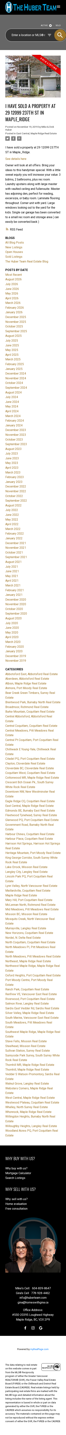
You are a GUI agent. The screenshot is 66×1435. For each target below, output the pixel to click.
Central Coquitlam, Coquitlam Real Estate (31, 726)
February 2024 (14, 420)
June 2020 (12, 627)
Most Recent (13, 274)
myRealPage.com (39, 1349)
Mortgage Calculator (18, 1173)
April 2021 (12, 580)
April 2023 (12, 467)
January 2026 (14, 312)
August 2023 (13, 449)
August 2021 (13, 562)
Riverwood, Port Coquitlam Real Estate (30, 999)
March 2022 (13, 529)
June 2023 (12, 458)
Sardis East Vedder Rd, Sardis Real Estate (32, 1008)
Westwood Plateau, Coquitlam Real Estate (32, 1102)
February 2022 (14, 533)
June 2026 (12, 289)
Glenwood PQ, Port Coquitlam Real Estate (32, 820)
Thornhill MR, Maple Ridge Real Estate (29, 1065)
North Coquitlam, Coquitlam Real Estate (30, 942)
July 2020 (11, 623)
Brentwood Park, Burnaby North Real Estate (32, 702)
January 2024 (14, 425)
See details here (15, 159)
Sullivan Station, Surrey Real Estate (27, 1050)
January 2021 (14, 595)
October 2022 (14, 496)
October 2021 (14, 552)
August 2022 (13, 505)
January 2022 (14, 538)
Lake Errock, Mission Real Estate (26, 867)
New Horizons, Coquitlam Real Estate (29, 933)
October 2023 (14, 439)
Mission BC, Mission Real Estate (26, 914)
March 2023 (13, 472)
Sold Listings (13, 256)
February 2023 (14, 477)
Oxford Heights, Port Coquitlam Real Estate (33, 975)
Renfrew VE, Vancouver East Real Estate (31, 994)
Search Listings (15, 1178)
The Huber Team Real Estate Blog (26, 261)
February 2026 (14, 307)
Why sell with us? (16, 1199)
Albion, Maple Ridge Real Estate (25, 683)
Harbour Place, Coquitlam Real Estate (29, 838)
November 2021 (15, 547)
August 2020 (13, 618)
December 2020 (15, 599)
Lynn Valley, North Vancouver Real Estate (31, 886)
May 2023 (11, 463)
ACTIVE (44, 25)
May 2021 (11, 576)
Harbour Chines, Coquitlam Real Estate (29, 834)
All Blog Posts (14, 242)
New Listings (13, 247)
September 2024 (16, 387)
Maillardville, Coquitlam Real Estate (27, 890)
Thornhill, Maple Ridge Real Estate (27, 1069)
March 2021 (13, 585)
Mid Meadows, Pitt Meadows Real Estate (32, 909)
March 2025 (13, 359)
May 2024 (11, 406)
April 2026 (12, 298)
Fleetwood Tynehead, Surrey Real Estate (31, 815)
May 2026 (11, 293)
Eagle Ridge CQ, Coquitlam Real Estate (30, 801)
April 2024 (12, 411)
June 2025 (12, 345)
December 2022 (15, 486)
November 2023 (15, 435)
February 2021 (14, 590)
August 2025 (13, 336)
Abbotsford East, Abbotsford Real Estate (31, 674)
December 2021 (15, 543)
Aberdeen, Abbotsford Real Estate (27, 678)
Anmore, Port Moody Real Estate (26, 688)
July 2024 (11, 397)
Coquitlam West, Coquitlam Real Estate (30, 773)
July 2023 (11, 453)
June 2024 (12, 402)
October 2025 (14, 326)
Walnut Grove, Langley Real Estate (27, 1083)
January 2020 (14, 651)
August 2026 (13, 279)
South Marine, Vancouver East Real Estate (32, 1017)
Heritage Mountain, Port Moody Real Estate (33, 853)
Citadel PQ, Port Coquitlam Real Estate (30, 758)
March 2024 (13, 416)
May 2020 (11, 632)
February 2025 (14, 364)
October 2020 (14, 609)
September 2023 (16, 444)
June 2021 (12, 571)
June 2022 (12, 515)
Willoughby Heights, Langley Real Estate (31, 1126)
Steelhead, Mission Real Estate (25, 1046)
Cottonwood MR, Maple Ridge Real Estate (32, 777)
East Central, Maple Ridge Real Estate (36, 133)
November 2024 (15, 378)
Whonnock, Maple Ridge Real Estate (28, 1112)
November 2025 (15, 322)
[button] (25, 1328)
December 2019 (15, 656)
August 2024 (13, 392)
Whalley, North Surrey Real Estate (26, 1107)
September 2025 (16, 331)
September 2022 (16, 500)
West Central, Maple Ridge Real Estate (30, 1097)
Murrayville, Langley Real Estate (25, 928)
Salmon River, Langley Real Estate (27, 1003)
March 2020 (13, 642)
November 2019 (15, 660)
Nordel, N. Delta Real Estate (23, 937)
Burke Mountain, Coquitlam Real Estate (30, 711)
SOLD (58, 25)
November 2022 (15, 491)
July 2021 (11, 566)
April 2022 (12, 524)
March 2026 (13, 303)
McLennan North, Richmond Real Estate (30, 905)
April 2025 (12, 354)
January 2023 (14, 482)
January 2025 (14, 369)
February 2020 (14, 646)
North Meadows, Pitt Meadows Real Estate (33, 956)
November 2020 (15, 604)
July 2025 (11, 340)
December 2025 (15, 317)
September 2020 (16, 613)
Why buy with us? (16, 1168)
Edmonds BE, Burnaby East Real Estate (30, 810)
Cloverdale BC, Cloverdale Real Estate (29, 768)
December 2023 (15, 430)
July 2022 (11, 510)
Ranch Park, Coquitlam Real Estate (27, 989)
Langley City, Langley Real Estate (26, 872)
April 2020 (12, 637)
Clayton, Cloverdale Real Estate (25, 763)
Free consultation (16, 1208)
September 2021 (16, 557)
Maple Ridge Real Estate (21, 895)
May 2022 (11, 519)
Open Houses (14, 252)
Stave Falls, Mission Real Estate (26, 1041)
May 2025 (11, 350)
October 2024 (14, 383)
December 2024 (15, 373)
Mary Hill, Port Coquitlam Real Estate (28, 900)
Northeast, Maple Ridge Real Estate (28, 961)
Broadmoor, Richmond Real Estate (27, 707)
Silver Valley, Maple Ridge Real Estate (29, 1013)
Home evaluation (16, 1204)
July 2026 (11, 284)
